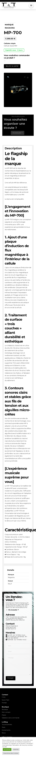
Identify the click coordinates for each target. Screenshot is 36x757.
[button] (31, 5)
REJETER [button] (15, 749)
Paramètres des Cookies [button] (10, 753)
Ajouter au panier (12, 66)
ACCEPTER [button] (7, 749)
